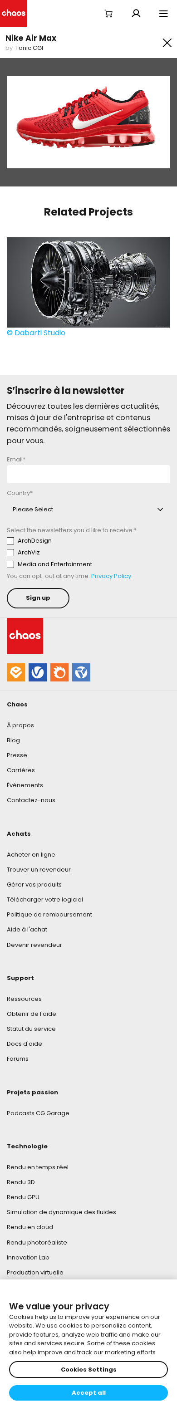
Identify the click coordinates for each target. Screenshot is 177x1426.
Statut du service (31, 1028)
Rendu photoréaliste (37, 1242)
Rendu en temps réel (38, 1167)
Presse (17, 755)
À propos (20, 725)
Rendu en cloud (30, 1227)
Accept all (89, 1392)
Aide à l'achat (27, 929)
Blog (13, 740)
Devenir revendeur (34, 945)
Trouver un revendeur (39, 869)
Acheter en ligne (31, 854)
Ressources (24, 999)
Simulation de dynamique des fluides (61, 1212)
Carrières (21, 770)
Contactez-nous (31, 800)
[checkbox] (88, 552)
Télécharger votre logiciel (45, 899)
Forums (18, 1058)
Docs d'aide (24, 1043)
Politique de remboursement (49, 914)
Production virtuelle (35, 1272)
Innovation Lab (28, 1257)
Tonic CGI (29, 48)
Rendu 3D (21, 1182)
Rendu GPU (23, 1197)
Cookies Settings (89, 1369)
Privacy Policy (111, 576)
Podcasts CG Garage (38, 1113)
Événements (25, 785)
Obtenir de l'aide (31, 1013)
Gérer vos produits (34, 884)
